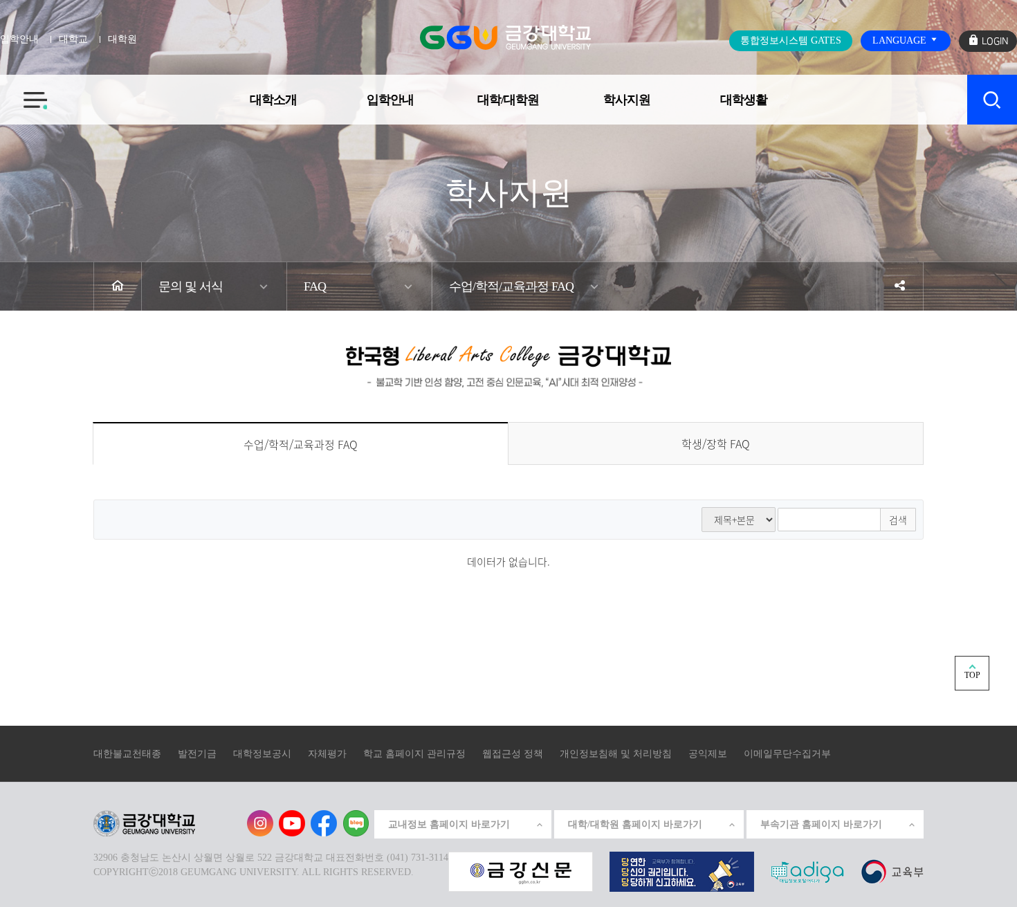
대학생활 (743, 100)
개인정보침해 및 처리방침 (616, 754)
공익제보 (707, 754)
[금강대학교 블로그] (355, 823)
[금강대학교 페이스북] (324, 823)
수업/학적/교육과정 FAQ (511, 286)
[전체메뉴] (23, 92)
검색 (898, 519)
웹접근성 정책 (512, 754)
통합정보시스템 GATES (790, 40)
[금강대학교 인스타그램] (260, 823)
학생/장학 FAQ (715, 443)
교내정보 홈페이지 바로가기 (449, 824)
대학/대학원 (508, 100)
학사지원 (626, 100)
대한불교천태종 (127, 754)
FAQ (315, 286)
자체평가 (327, 754)
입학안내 (390, 100)
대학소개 (273, 100)
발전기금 (197, 754)
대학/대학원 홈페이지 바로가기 (635, 824)
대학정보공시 (262, 754)
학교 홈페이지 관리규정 (414, 754)
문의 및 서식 (190, 286)
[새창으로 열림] (520, 870)
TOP (972, 675)
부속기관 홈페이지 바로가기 (821, 824)
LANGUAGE (900, 40)
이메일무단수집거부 (787, 754)
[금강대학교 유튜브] (292, 823)
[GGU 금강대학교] (505, 37)
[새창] (892, 870)
